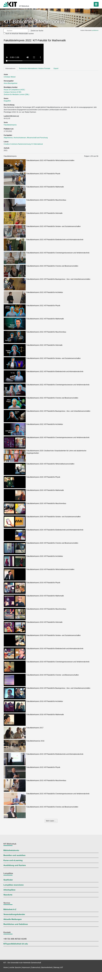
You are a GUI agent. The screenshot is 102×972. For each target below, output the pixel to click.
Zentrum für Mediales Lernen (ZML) (16, 94)
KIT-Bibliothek (24, 6)
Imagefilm (7, 101)
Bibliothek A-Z (9, 909)
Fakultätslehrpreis (10, 125)
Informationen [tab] (10, 68)
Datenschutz (35, 967)
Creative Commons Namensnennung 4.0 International (23, 144)
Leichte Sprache (15, 967)
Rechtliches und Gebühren (15, 924)
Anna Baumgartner (10, 83)
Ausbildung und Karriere (14, 865)
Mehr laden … (51, 821)
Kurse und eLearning (13, 860)
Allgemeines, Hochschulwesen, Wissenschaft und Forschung (26, 138)
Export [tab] (56, 68)
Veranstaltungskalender (14, 914)
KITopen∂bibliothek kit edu (15, 944)
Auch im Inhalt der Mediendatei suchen (20, 34)
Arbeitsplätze (9, 890)
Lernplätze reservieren (13, 885)
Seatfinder (8, 880)
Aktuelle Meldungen (12, 919)
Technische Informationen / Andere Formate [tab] (34, 68)
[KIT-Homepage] (10, 4)
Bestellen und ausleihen (14, 855)
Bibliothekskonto (11, 850)
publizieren (95, 30)
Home (5, 967)
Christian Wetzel (10, 77)
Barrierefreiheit (46, 967)
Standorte (7, 895)
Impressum (26, 967)
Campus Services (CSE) (12, 92)
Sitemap (56, 967)
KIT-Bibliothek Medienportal (34, 21)
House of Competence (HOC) (14, 90)
